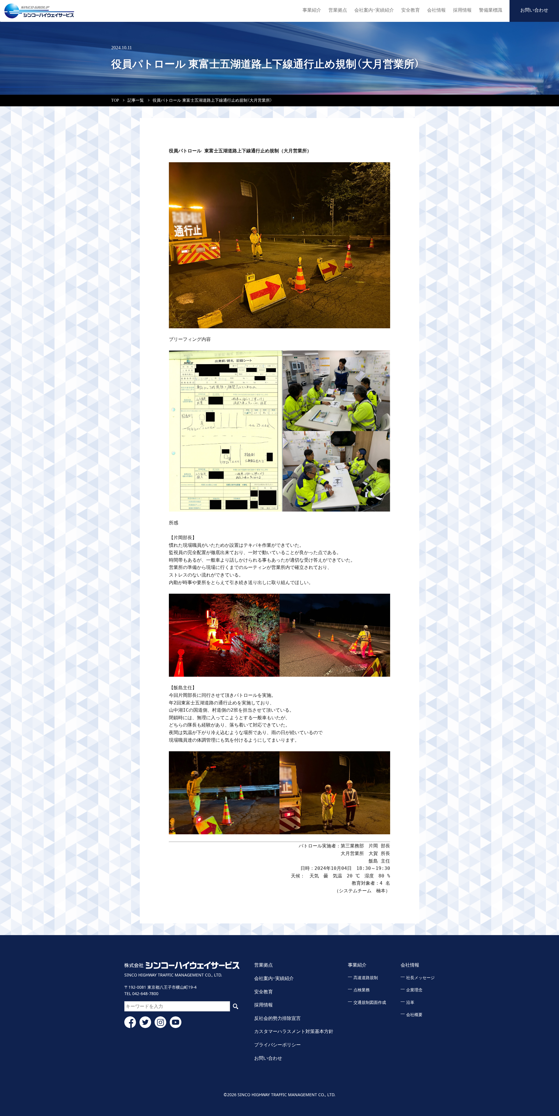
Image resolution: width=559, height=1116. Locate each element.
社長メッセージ (420, 978)
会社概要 (414, 1015)
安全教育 (410, 10)
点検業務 (361, 990)
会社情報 (436, 10)
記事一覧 (136, 100)
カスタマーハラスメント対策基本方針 (293, 1031)
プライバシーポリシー (277, 1044)
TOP (115, 100)
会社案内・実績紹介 (374, 10)
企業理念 (414, 990)
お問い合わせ (534, 10)
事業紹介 (312, 10)
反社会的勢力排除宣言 (277, 1018)
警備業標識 (490, 10)
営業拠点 (337, 10)
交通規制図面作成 (369, 1002)
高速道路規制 (365, 978)
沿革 (410, 1002)
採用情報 (462, 10)
